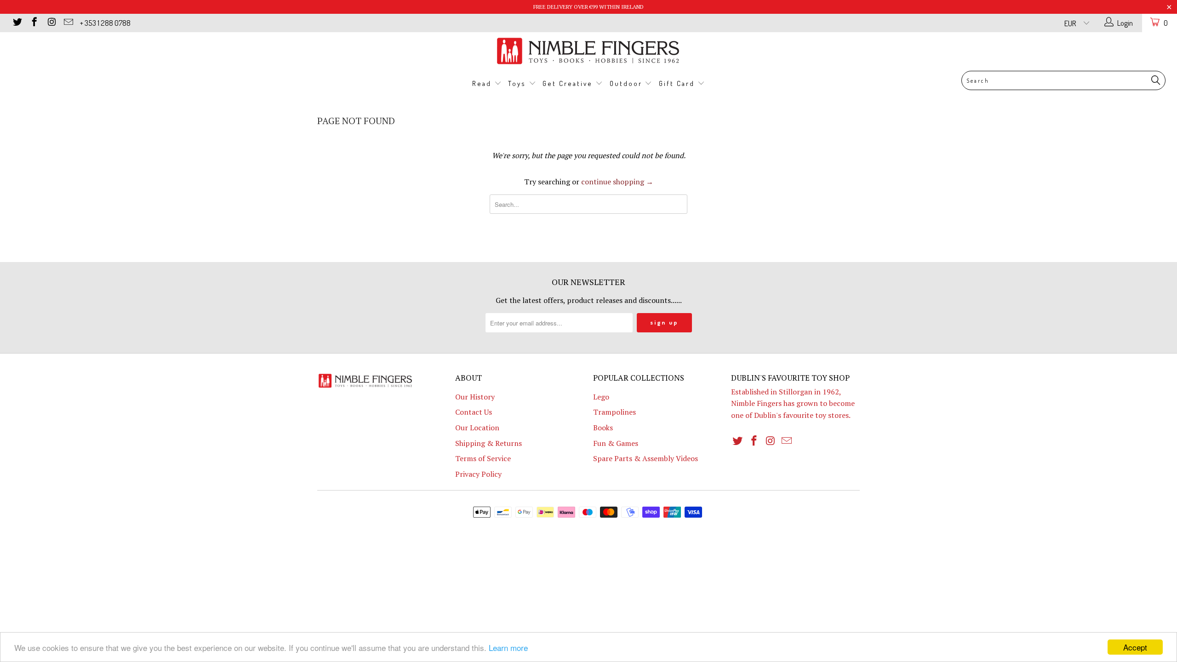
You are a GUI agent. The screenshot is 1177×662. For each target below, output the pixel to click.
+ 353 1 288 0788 (105, 23)
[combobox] (1063, 80)
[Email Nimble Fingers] (68, 22)
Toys (518, 83)
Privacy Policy (478, 474)
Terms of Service (483, 458)
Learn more (508, 647)
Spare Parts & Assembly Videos (645, 458)
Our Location (477, 427)
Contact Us (473, 412)
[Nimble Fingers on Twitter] (16, 22)
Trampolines (614, 412)
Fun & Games (615, 443)
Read (483, 83)
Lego (601, 397)
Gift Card (678, 83)
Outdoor (627, 83)
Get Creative (569, 83)
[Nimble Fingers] (588, 50)
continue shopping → (617, 182)
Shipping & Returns (488, 443)
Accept (1135, 647)
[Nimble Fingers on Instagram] (51, 22)
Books (603, 427)
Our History (475, 397)
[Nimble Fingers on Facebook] (34, 22)
